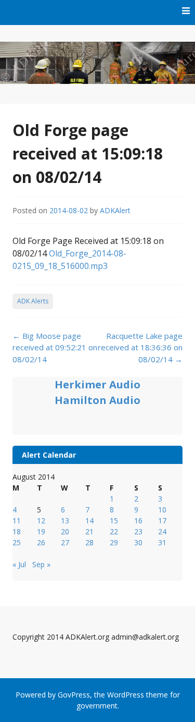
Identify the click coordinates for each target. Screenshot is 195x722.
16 (138, 520)
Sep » (41, 564)
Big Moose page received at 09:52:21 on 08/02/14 (54, 347)
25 (16, 542)
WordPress (125, 695)
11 (16, 520)
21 (89, 531)
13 (65, 520)
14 (89, 520)
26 (41, 542)
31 (162, 542)
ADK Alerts (32, 301)
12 (41, 520)
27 (65, 542)
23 (138, 531)
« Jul (19, 564)
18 (16, 531)
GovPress (74, 695)
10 (162, 510)
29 (114, 542)
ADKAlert (115, 210)
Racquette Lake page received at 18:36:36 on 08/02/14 (140, 347)
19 (41, 531)
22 (114, 531)
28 (89, 542)
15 (114, 520)
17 (162, 520)
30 (138, 542)
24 (162, 531)
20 (65, 531)
